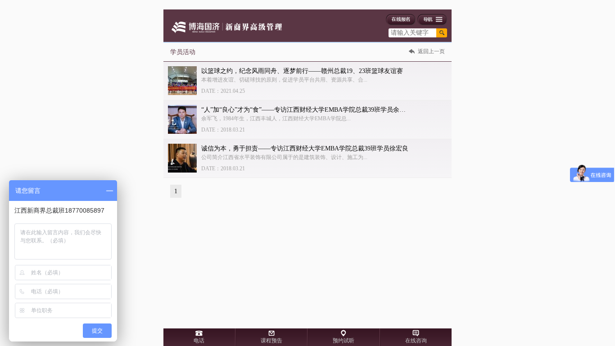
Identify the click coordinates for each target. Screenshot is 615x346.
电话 (199, 340)
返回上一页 (431, 51)
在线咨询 (416, 340)
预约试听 (343, 340)
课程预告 (271, 340)
